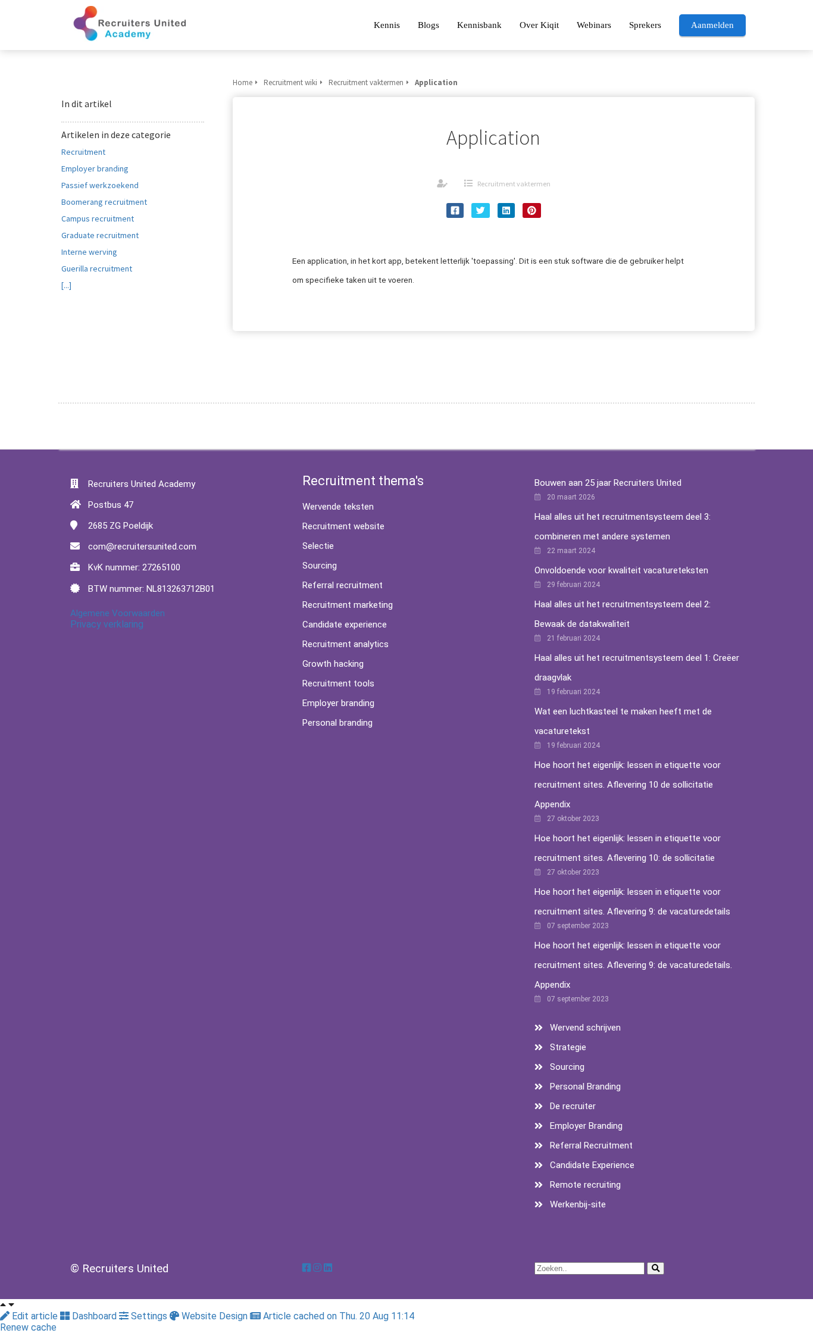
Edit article (35, 1316)
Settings (149, 1316)
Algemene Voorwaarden (117, 613)
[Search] (655, 1268)
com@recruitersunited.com (142, 546)
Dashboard (94, 1316)
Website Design (214, 1316)
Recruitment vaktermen (514, 183)
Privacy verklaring (106, 624)
